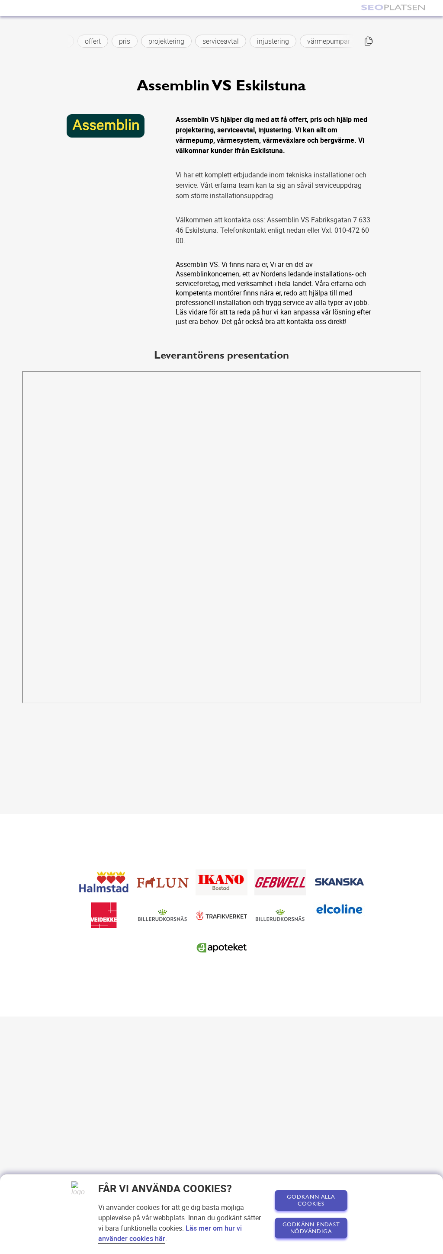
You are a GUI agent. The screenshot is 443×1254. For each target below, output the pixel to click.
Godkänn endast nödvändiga (311, 1228)
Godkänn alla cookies (311, 1200)
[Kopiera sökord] (368, 41)
